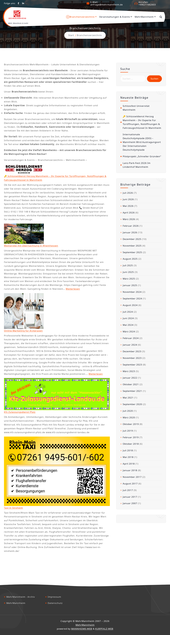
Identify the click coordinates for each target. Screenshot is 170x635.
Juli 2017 (128, 490)
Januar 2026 (130, 232)
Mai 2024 (128, 324)
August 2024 (130, 305)
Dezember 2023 (132, 351)
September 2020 (132, 404)
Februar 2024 (131, 338)
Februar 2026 (131, 225)
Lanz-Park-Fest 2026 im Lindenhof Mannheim (136, 164)
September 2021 (132, 390)
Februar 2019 (131, 437)
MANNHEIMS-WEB (81, 628)
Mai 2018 (128, 457)
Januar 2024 (130, 344)
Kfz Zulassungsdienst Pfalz (19, 412)
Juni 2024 (128, 318)
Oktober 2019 (131, 424)
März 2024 (129, 331)
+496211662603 (147, 4)
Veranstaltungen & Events (114, 16)
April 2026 (129, 212)
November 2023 (132, 357)
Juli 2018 (128, 450)
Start (71, 35)
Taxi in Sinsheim (13, 507)
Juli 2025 (128, 265)
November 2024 (132, 291)
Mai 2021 (128, 397)
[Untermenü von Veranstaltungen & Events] (36, 160)
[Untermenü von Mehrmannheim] (86, 160)
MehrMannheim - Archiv (20, 596)
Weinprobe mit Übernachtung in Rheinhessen (31, 245)
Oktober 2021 (131, 384)
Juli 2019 (128, 430)
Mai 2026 (128, 205)
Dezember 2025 (132, 239)
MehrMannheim (144, 16)
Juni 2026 (128, 199)
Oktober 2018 (131, 443)
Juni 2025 (128, 272)
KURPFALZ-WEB (104, 628)
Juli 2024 (128, 311)
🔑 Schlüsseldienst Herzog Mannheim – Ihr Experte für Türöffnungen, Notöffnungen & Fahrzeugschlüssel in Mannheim (142, 122)
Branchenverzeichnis (82, 16)
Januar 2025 (130, 285)
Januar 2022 (130, 377)
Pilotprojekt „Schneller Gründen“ (142, 156)
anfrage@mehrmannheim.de (106, 4)
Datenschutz (55, 603)
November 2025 (132, 245)
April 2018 (129, 463)
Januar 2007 (130, 503)
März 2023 (129, 371)
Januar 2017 (130, 496)
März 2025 (129, 278)
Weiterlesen (73, 288)
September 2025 (132, 252)
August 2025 (130, 258)
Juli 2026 (128, 192)
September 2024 (132, 298)
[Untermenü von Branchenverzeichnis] (64, 160)
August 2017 (130, 483)
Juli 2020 (128, 410)
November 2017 (132, 476)
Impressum (54, 596)
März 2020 (129, 417)
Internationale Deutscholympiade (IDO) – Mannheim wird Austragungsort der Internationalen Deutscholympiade (142, 142)
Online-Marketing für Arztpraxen (23, 330)
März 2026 (129, 219)
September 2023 (132, 364)
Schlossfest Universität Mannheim (136, 107)
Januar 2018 (130, 470)
